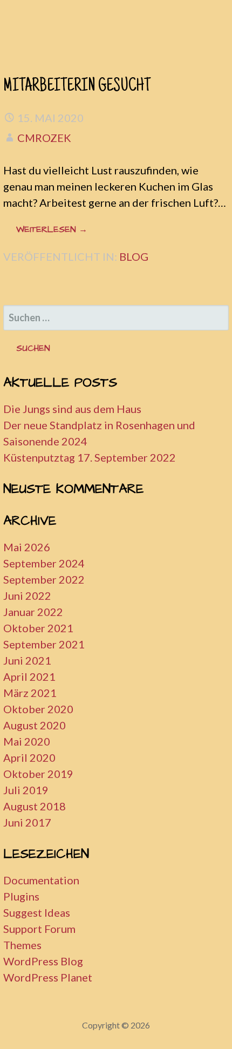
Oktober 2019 (38, 773)
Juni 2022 (27, 595)
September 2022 (44, 579)
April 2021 (29, 676)
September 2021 (44, 644)
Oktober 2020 (38, 708)
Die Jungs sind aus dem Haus (72, 408)
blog (133, 256)
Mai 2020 (26, 741)
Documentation (41, 880)
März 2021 (30, 692)
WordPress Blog (43, 961)
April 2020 (29, 757)
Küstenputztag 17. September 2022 (89, 457)
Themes (22, 944)
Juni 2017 (27, 822)
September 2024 (44, 563)
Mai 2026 (26, 546)
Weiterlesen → (51, 229)
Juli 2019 (26, 789)
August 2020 (34, 725)
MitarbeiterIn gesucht (77, 87)
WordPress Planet (47, 977)
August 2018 (34, 806)
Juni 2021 (27, 660)
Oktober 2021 (38, 627)
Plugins (21, 896)
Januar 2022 (33, 611)
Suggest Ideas (36, 912)
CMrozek (44, 137)
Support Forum (39, 928)
